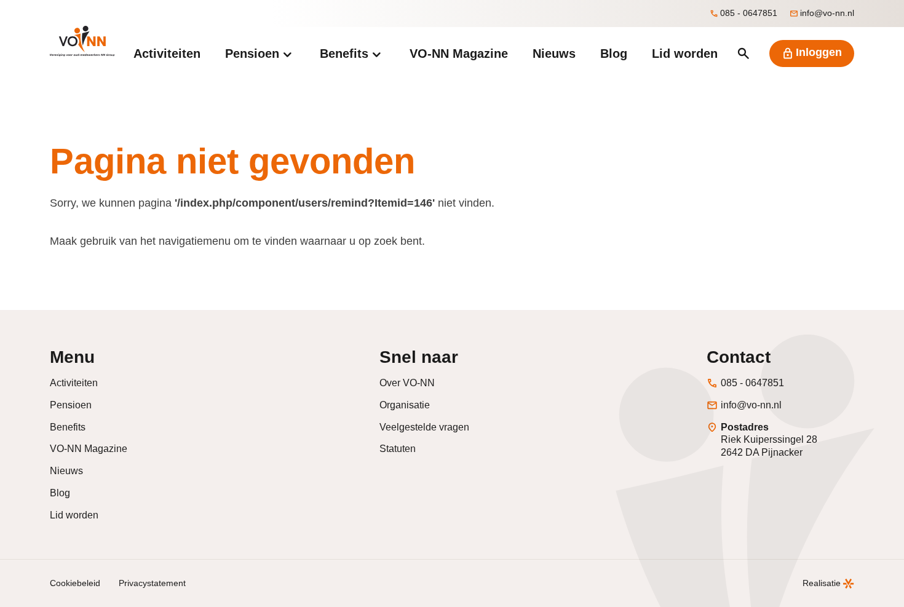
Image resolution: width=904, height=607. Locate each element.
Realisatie (822, 583)
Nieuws (66, 471)
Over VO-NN (407, 383)
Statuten (397, 448)
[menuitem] (166, 53)
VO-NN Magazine (88, 448)
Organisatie (404, 405)
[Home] (82, 41)
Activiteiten (74, 383)
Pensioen (71, 405)
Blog (60, 493)
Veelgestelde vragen (424, 427)
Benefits (67, 427)
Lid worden (74, 515)
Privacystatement (152, 583)
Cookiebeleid (75, 583)
